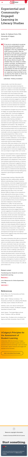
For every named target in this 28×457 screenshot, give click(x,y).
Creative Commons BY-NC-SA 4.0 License (14, 435)
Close (24, 448)
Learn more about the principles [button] (12, 353)
